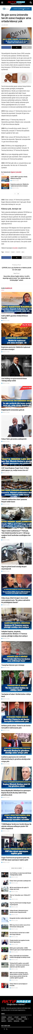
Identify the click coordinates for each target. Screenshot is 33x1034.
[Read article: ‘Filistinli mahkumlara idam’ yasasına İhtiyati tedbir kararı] (16, 486)
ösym (13, 252)
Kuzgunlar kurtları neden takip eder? (20, 918)
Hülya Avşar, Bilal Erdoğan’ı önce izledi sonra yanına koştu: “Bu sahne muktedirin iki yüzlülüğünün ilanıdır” (15, 600)
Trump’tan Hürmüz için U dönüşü (12, 665)
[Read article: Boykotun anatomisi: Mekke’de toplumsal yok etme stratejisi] (5, 186)
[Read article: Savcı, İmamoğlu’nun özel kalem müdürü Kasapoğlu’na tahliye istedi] (4, 957)
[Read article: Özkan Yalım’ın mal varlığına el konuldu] (4, 985)
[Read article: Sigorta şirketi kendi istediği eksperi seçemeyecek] (16, 554)
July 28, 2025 (4, 25)
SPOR (25, 1019)
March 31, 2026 (15, 180)
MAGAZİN (16, 1021)
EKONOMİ (23, 1017)
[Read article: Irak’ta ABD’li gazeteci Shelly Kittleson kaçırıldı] (5, 179)
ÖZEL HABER (10, 1019)
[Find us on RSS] (6, 1029)
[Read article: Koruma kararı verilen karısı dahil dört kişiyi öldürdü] (4, 934)
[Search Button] (31, 2)
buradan (15, 248)
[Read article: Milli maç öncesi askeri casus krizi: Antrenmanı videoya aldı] (4, 926)
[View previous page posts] (15, 194)
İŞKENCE (3, 1021)
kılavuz (7, 252)
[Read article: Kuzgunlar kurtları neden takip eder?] (4, 919)
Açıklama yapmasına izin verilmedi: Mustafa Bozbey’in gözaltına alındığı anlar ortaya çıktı (16, 759)
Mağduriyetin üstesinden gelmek (12, 410)
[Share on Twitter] (17, 47)
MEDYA (10, 1021)
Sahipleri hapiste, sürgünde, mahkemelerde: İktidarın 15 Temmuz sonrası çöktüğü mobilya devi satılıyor (14, 634)
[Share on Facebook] (6, 47)
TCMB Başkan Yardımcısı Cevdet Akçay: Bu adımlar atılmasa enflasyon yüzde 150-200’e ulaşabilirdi (16, 826)
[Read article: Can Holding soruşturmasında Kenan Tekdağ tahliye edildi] (16, 366)
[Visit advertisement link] (16, 10)
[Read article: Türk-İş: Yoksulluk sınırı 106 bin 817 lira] (4, 896)
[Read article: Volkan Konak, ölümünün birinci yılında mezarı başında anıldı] (4, 912)
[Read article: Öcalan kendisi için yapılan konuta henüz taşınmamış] (4, 942)
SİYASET (16, 1017)
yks (23, 252)
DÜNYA (3, 1019)
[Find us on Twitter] (4, 1029)
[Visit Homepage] (16, 2)
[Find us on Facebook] (2, 1029)
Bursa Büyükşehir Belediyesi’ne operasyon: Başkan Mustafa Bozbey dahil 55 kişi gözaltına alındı (16, 793)
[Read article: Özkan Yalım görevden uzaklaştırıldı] (16, 426)
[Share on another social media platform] (27, 47)
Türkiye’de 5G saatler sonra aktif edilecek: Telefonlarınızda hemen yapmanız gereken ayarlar (19, 965)
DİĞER (22, 1021)
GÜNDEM (3, 1017)
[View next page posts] (18, 194)
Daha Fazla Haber (16, 868)
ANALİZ (10, 1017)
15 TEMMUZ (19, 1019)
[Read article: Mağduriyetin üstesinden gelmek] (16, 397)
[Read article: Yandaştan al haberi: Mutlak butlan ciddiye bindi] (16, 681)
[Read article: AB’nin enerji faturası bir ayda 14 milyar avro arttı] (4, 889)
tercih (18, 252)
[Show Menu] (2, 2)
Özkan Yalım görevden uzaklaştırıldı (13, 439)
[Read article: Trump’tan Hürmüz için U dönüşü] (16, 652)
